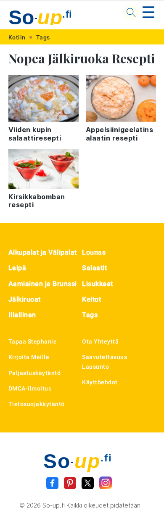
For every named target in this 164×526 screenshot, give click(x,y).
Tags (43, 37)
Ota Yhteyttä (100, 341)
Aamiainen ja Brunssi (42, 284)
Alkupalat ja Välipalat (42, 252)
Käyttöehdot (100, 382)
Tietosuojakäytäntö (36, 404)
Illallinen (22, 315)
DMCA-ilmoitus (30, 388)
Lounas (94, 252)
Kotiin (17, 37)
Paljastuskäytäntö (34, 373)
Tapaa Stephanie (32, 341)
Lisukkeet (97, 284)
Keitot (91, 299)
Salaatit (94, 268)
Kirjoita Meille (29, 357)
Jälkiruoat (24, 299)
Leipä (17, 268)
